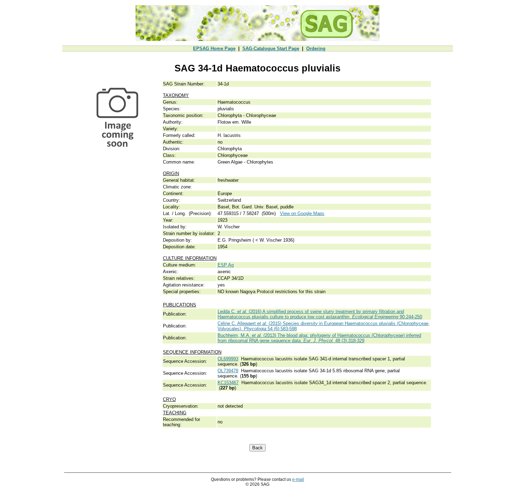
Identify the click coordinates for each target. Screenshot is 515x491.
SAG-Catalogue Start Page (270, 48)
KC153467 (228, 382)
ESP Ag (226, 265)
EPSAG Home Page (214, 48)
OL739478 (228, 370)
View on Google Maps (302, 213)
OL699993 (228, 358)
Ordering (315, 48)
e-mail (298, 479)
